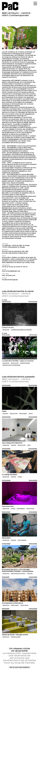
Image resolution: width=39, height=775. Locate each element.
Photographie (22, 540)
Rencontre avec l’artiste (18, 573)
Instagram (14, 280)
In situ (30, 413)
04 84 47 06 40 (21, 267)
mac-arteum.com (8, 275)
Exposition (6, 329)
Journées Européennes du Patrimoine (21, 329)
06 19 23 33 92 (7, 267)
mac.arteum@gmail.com (11, 271)
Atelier (13, 508)
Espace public (23, 413)
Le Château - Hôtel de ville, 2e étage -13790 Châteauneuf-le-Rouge (16, 246)
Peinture (13, 445)
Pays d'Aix (5, 413)
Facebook (6, 280)
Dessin (20, 477)
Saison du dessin (25, 363)
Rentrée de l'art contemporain (11, 365)
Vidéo (28, 445)
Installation (14, 363)
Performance (21, 508)
